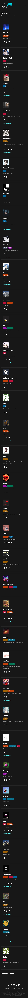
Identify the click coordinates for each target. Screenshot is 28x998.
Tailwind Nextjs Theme (16, 991)
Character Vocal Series (8, 994)
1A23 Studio (20, 988)
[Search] (22, 5)
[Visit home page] (7, 5)
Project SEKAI (8, 988)
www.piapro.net (10, 995)
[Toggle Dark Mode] (20, 5)
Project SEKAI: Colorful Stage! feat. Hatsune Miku (17, 992)
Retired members (7, 974)
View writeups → (7, 95)
